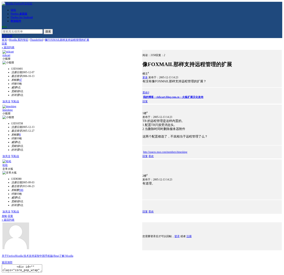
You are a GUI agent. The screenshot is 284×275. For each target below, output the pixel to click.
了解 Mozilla (66, 255)
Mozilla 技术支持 (24, 255)
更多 (145, 77)
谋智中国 (39, 255)
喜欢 (151, 156)
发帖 (4, 216)
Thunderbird (36, 39)
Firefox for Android (22, 17)
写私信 (15, 101)
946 (21, 190)
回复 (4, 43)
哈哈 (5, 165)
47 (20, 79)
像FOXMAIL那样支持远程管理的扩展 (67, 39)
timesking (7, 109)
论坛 (13, 10)
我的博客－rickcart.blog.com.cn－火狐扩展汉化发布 (173, 97)
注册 (9, 36)
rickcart (6, 55)
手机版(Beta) (52, 255)
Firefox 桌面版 (19, 13)
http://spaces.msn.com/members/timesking (165, 152)
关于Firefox (8, 255)
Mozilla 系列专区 (18, 39)
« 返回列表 (8, 47)
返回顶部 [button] (7, 262)
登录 (4, 36)
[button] (145, 92)
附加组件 (16, 20)
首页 (4, 39)
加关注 (6, 101)
